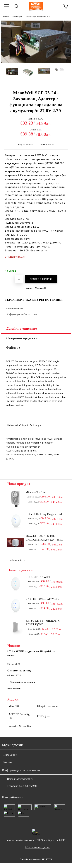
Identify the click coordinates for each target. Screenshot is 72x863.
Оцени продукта (14, 308)
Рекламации (10, 755)
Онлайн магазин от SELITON (36, 859)
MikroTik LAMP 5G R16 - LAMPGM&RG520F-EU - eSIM (44, 538)
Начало (6, 17)
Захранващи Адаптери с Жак (38, 17)
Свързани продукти (22, 338)
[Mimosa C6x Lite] (15, 499)
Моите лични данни (37, 847)
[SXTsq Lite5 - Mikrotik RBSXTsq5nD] (15, 627)
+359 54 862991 (28, 786)
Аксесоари (17, 17)
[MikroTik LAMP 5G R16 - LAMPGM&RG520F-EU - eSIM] (15, 542)
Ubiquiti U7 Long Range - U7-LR (45, 514)
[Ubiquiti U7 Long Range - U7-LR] (15, 520)
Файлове (13, 347)
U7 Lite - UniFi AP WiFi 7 (43, 599)
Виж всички (14, 688)
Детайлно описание (21, 328)
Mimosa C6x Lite (35, 492)
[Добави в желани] (63, 269)
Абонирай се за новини (22, 682)
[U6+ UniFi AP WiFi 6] (15, 583)
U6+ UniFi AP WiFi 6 (39, 577)
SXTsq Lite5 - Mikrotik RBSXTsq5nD (42, 622)
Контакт (7, 762)
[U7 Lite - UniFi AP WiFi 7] (15, 605)
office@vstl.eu (24, 779)
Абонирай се (17, 560)
